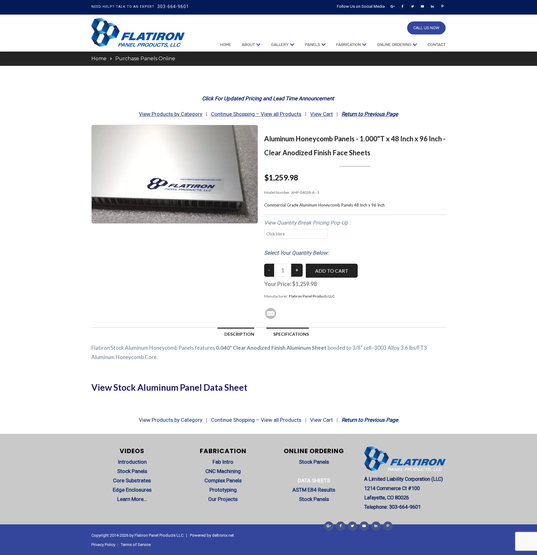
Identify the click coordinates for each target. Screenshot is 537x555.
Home (225, 44)
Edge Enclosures (132, 490)
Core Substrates (132, 480)
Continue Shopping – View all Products (256, 114)
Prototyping (223, 490)
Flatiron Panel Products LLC (312, 296)
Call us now (426, 27)
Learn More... (132, 499)
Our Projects (223, 499)
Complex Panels (223, 480)
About (248, 44)
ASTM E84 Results (313, 490)
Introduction (132, 462)
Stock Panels (132, 471)
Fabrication (348, 44)
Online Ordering (394, 44)
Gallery (280, 44)
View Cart (321, 114)
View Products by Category (170, 114)
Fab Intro (223, 462)
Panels (312, 44)
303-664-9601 (173, 6)
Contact (437, 44)
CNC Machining (223, 471)
